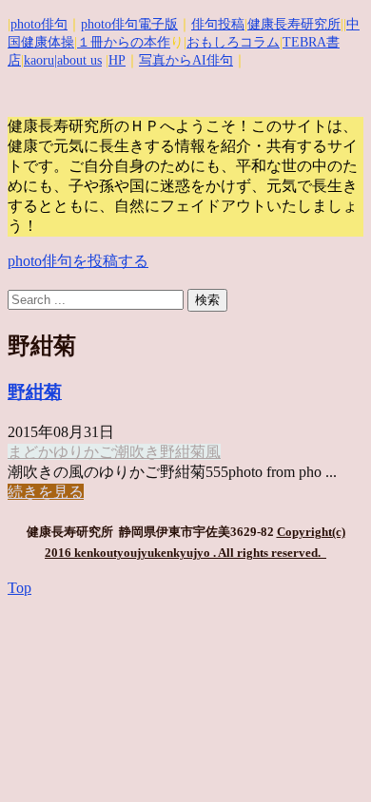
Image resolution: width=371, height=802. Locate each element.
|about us (78, 60)
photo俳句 (39, 24)
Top (19, 588)
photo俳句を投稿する (78, 261)
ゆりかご (83, 452)
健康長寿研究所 (294, 24)
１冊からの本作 (123, 42)
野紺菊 (35, 392)
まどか (30, 452)
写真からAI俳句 (186, 60)
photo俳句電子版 (129, 24)
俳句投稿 (217, 24)
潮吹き (137, 452)
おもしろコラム (233, 42)
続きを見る (46, 492)
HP (117, 60)
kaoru (39, 60)
